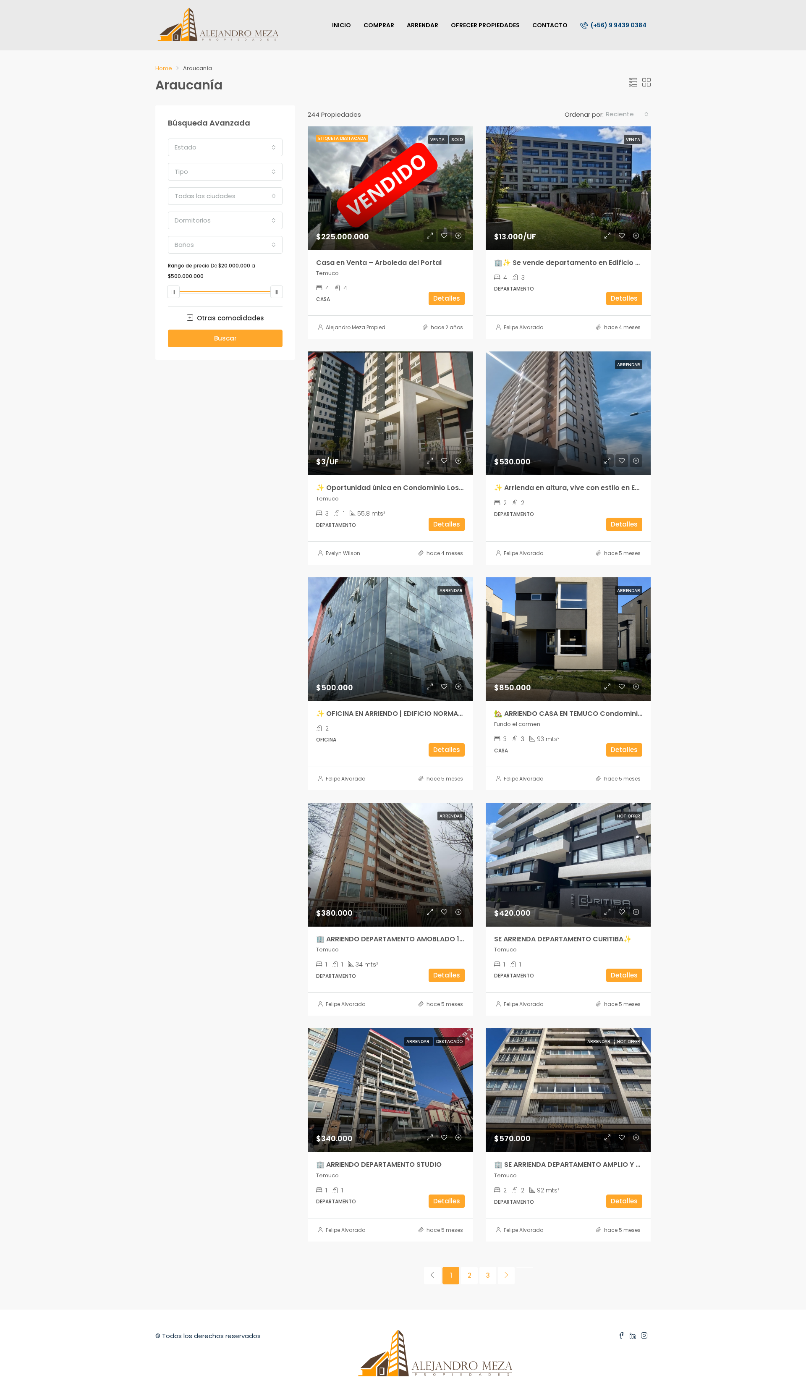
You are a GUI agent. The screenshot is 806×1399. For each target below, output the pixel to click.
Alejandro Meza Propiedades (362, 327)
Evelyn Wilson (343, 553)
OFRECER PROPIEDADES (485, 25)
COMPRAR (379, 25)
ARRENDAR (422, 25)
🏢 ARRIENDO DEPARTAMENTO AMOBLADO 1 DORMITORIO (410, 939)
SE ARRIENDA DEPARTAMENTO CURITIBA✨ (563, 939)
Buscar (225, 338)
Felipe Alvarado (523, 327)
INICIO (341, 25)
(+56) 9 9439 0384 (617, 25)
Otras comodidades (229, 318)
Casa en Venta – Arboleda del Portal (379, 262)
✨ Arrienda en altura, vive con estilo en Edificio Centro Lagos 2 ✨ (607, 488)
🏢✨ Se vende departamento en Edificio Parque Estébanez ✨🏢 (605, 262)
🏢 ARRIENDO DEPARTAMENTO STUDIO (379, 1164)
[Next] (506, 1275)
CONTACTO (550, 25)
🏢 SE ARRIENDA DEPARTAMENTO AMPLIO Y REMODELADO (587, 1164)
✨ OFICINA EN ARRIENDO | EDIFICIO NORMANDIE (394, 713)
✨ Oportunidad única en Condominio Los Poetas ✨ (405, 488)
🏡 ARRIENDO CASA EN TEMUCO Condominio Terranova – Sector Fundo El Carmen (632, 713)
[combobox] (627, 114)
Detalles (446, 298)
